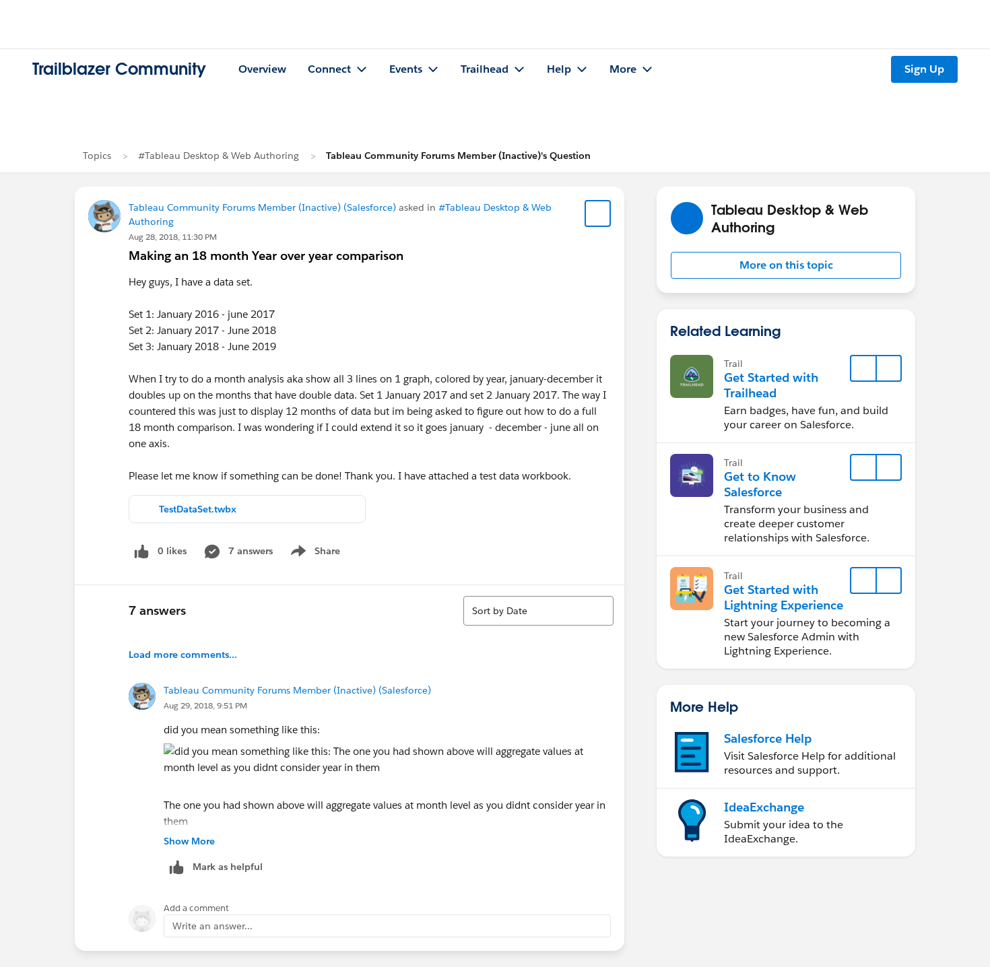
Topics (97, 155)
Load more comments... (183, 654)
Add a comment (196, 908)
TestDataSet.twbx (197, 509)
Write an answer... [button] (212, 926)
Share (313, 553)
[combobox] (538, 611)
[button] (786, 265)
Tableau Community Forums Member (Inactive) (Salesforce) (262, 207)
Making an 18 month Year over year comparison (266, 255)
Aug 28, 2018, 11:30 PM (173, 236)
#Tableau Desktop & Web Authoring (218, 155)
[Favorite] (598, 213)
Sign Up (924, 69)
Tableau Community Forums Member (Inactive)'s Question (458, 155)
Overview (262, 69)
